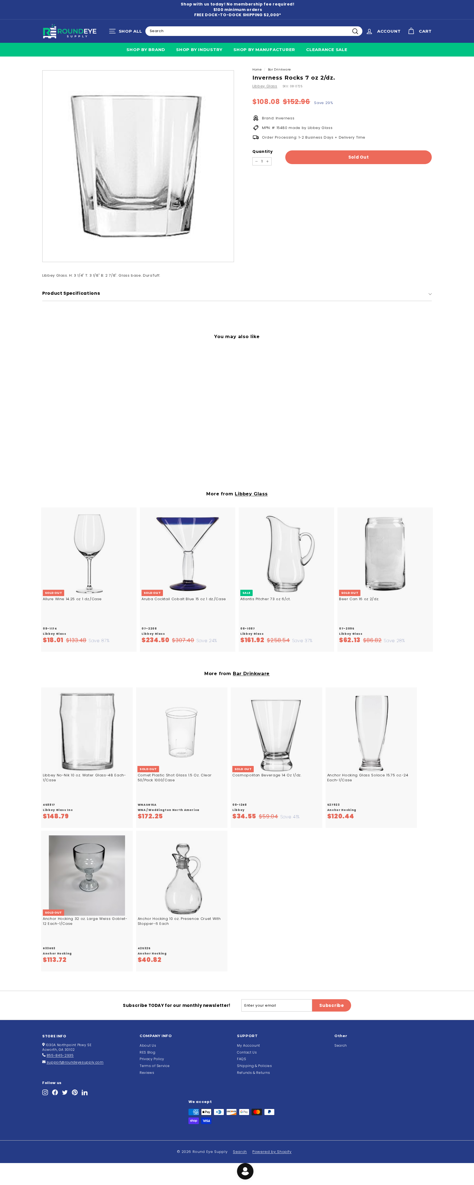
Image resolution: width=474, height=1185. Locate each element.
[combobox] (253, 31)
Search (340, 1045)
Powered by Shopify (272, 1151)
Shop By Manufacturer (264, 49)
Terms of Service (155, 1065)
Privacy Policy (152, 1059)
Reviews (147, 1072)
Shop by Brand (145, 49)
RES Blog (147, 1052)
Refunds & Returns (253, 1072)
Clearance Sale (327, 49)
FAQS (241, 1059)
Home (257, 69)
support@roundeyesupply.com (75, 1062)
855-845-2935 (60, 1055)
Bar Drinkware (279, 69)
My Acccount (248, 1045)
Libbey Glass (264, 86)
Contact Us (247, 1052)
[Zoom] (138, 166)
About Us (148, 1045)
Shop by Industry (199, 49)
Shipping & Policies (254, 1065)
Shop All (126, 32)
